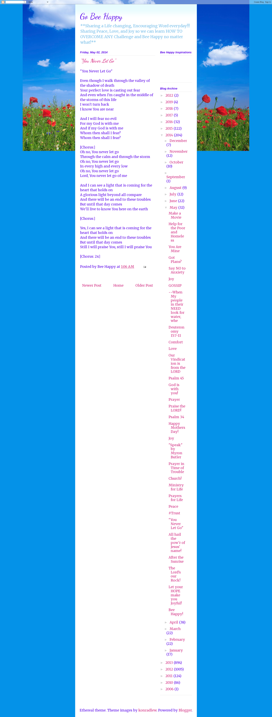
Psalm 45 (176, 378)
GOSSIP (175, 285)
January (176, 650)
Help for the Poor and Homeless (177, 232)
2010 (169, 682)
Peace (173, 506)
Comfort (176, 342)
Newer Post (91, 285)
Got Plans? (175, 259)
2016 (169, 122)
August (176, 188)
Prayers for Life (176, 498)
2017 (169, 115)
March (175, 629)
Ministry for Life (176, 487)
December (178, 141)
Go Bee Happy (101, 16)
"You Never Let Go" (176, 524)
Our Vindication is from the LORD (177, 363)
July (173, 194)
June (174, 201)
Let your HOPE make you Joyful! (176, 595)
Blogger (185, 710)
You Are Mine (175, 249)
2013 (169, 662)
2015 (169, 128)
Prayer (174, 399)
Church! (175, 478)
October (176, 162)
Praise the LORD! (177, 408)
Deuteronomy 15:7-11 (176, 331)
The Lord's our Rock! (175, 574)
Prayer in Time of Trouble (176, 468)
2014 (169, 135)
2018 (169, 108)
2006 (169, 689)
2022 (169, 95)
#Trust (174, 513)
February (177, 639)
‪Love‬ (173, 348)
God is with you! (174, 389)
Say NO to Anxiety (177, 270)
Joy (171, 279)
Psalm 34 (176, 417)
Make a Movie (175, 215)
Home (118, 285)
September (175, 177)
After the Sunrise (176, 559)
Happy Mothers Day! (177, 427)
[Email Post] (144, 266)
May (174, 207)
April (174, 622)
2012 (169, 669)
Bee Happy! (176, 612)
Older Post (144, 285)
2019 (169, 102)
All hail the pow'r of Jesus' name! (177, 542)
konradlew (147, 710)
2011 (169, 676)
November (179, 151)
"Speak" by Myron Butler (175, 451)
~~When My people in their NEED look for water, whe (176, 306)
